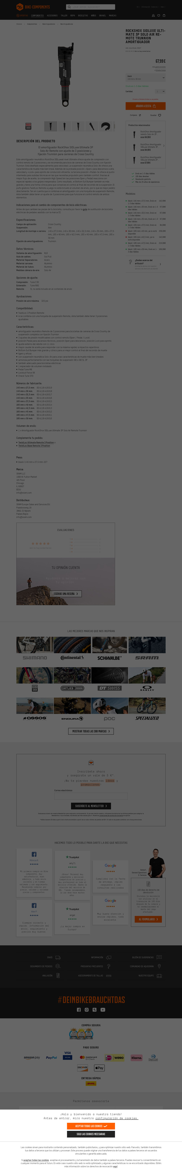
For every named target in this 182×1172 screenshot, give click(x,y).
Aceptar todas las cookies (88, 1126)
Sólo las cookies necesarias (91, 1134)
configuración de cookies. (116, 1118)
